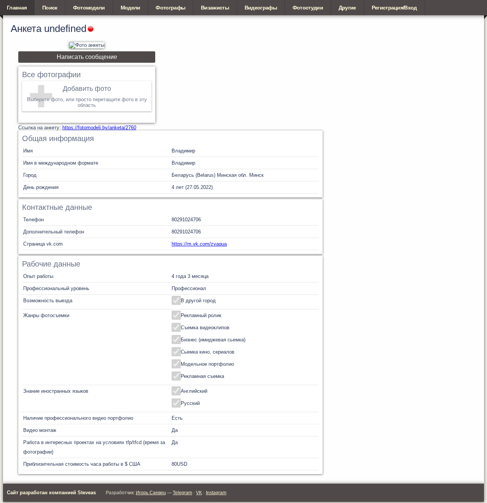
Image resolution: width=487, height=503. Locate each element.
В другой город (198, 300)
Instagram (216, 492)
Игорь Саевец (151, 492)
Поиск (49, 8)
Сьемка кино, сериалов (207, 352)
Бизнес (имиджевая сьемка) (213, 340)
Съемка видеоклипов (205, 327)
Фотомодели (89, 8)
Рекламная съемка (202, 376)
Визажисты (215, 8)
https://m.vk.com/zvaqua (199, 244)
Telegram (182, 492)
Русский (190, 403)
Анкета (26, 28)
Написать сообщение (87, 57)
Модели (130, 8)
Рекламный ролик (201, 315)
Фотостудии (308, 8)
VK (199, 492)
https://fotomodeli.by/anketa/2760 (99, 127)
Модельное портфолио (207, 364)
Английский (194, 391)
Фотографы (170, 8)
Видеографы (261, 8)
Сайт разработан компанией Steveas (51, 492)
